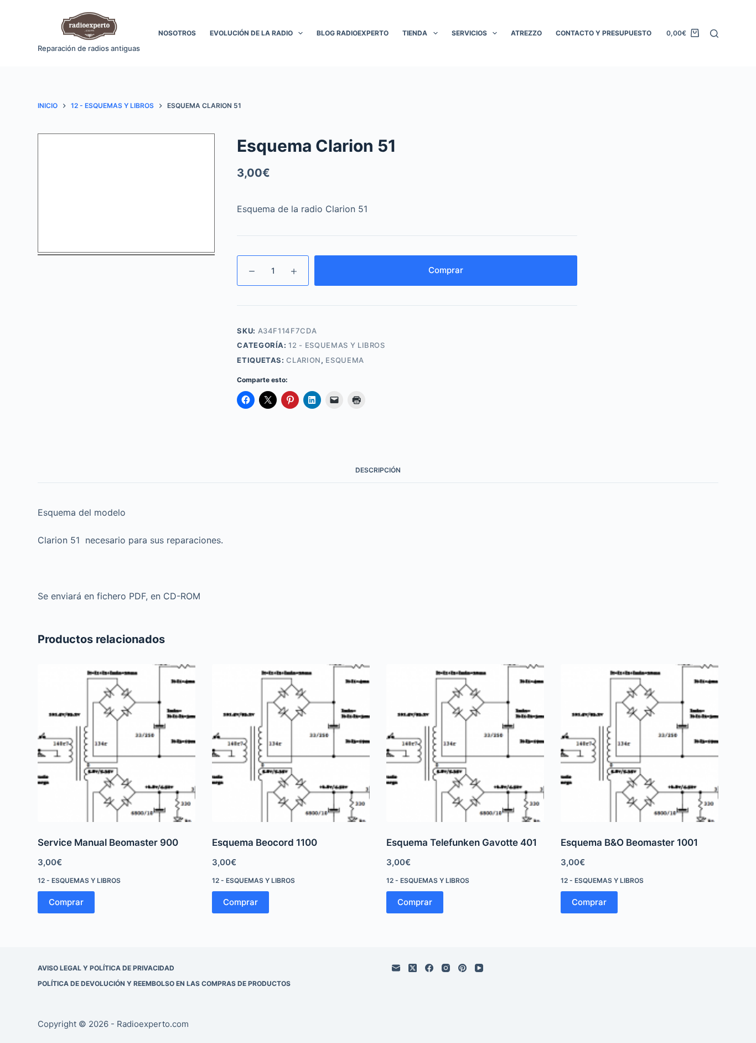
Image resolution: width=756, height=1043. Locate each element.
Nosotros (177, 33)
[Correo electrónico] (396, 968)
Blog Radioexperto (353, 33)
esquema (344, 360)
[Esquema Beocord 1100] (291, 743)
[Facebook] (429, 968)
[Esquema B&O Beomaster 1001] (639, 743)
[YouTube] (479, 968)
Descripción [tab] (378, 470)
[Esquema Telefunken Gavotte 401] (465, 743)
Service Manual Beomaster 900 (108, 842)
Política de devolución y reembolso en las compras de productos (164, 983)
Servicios (469, 33)
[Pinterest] (462, 968)
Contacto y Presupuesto (603, 33)
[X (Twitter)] (412, 968)
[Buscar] (714, 33)
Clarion (303, 360)
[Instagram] (446, 968)
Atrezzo (526, 33)
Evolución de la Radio (251, 33)
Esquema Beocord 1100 (264, 842)
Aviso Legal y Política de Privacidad (106, 968)
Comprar (445, 270)
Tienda (414, 33)
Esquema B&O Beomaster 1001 (629, 842)
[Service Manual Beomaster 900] (116, 743)
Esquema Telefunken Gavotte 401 (461, 842)
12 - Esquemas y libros (336, 345)
